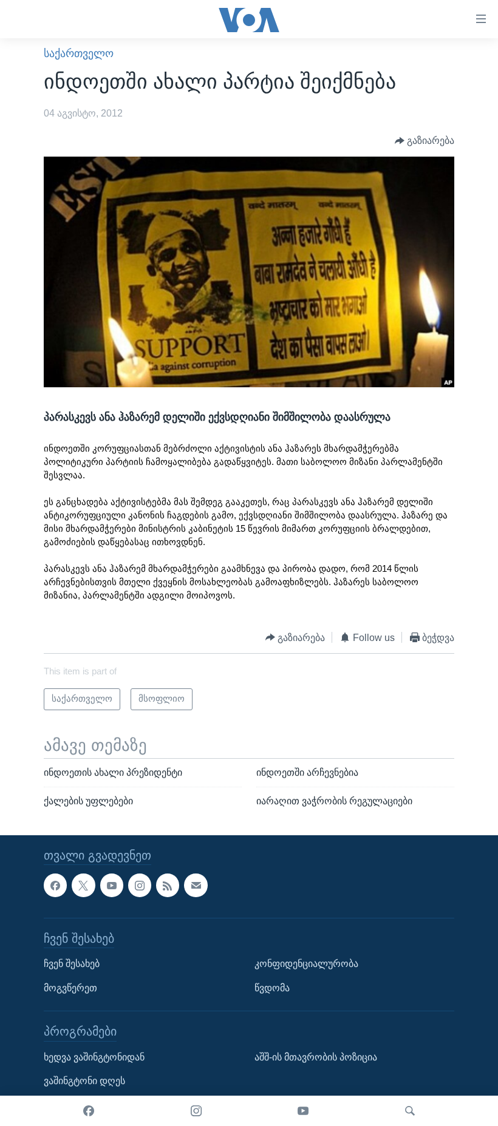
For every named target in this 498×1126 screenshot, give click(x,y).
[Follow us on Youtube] (111, 885)
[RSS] (167, 885)
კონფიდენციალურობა (306, 964)
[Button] (425, 141)
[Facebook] (88, 1111)
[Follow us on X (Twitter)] (83, 885)
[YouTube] (303, 1111)
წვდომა (272, 988)
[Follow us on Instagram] (139, 885)
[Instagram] (196, 1111)
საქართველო (79, 53)
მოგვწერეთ (70, 988)
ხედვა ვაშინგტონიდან (94, 1057)
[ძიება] (410, 1111)
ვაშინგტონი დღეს (84, 1081)
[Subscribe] (195, 885)
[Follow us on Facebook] (55, 885)
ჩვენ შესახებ (72, 964)
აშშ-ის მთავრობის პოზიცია (315, 1057)
